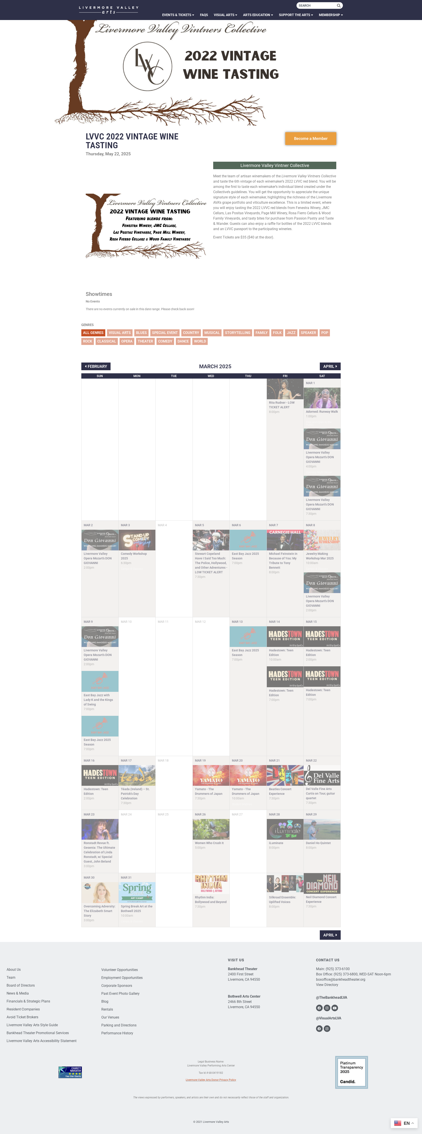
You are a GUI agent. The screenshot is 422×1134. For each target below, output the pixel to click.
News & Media (18, 993)
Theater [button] (145, 341)
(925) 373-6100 (338, 969)
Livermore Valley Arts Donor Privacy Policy (211, 1079)
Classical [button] (106, 341)
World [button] (200, 341)
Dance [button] (183, 341)
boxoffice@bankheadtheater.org (340, 979)
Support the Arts (294, 15)
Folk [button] (277, 333)
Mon (136, 375)
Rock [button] (87, 341)
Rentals (107, 1009)
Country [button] (191, 333)
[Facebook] (319, 1008)
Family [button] (262, 333)
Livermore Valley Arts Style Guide (32, 1025)
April (328, 366)
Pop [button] (324, 333)
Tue (174, 375)
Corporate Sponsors (116, 986)
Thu (248, 375)
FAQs (204, 15)
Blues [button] (141, 333)
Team (11, 977)
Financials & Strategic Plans (28, 1001)
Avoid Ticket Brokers (22, 1017)
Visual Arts (224, 15)
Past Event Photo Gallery (120, 993)
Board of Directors (21, 985)
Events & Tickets (176, 15)
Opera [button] (127, 341)
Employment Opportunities (122, 978)
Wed (211, 375)
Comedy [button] (165, 341)
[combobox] (316, 5)
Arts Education (256, 15)
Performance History (117, 1033)
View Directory (327, 985)
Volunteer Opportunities (119, 970)
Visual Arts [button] (120, 333)
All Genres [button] (93, 333)
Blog (104, 1001)
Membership (329, 15)
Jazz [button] (291, 333)
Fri (285, 375)
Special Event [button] (165, 333)
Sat (322, 375)
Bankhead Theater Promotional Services (38, 1033)
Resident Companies (23, 1009)
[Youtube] (334, 1008)
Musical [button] (212, 333)
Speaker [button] (308, 333)
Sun (100, 375)
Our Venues (110, 1017)
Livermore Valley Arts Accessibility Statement (41, 1041)
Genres (87, 325)
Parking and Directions (118, 1025)
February (97, 366)
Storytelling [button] (237, 333)
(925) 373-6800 (346, 974)
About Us (14, 969)
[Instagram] (327, 1008)
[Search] (340, 5)
